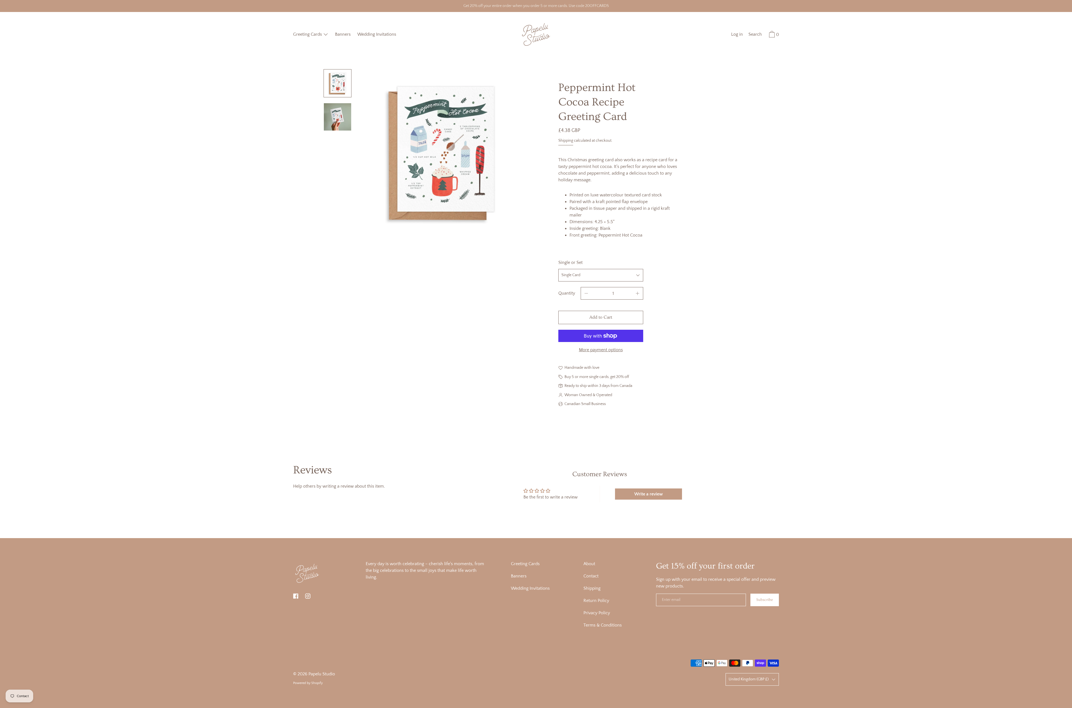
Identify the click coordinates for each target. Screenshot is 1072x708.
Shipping (565, 140)
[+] (637, 293)
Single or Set (570, 262)
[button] (755, 35)
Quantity (566, 293)
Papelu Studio (321, 673)
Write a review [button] (648, 494)
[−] (586, 293)
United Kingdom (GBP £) (749, 679)
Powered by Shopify (308, 683)
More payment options (601, 349)
